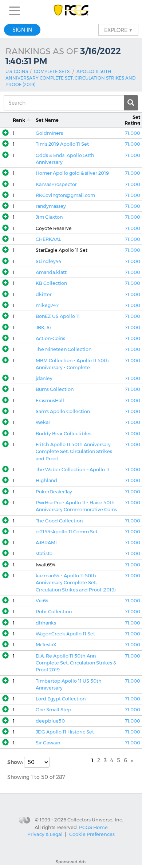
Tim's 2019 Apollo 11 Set (62, 144)
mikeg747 (47, 305)
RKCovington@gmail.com (65, 195)
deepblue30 (50, 721)
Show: (15, 762)
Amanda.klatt (51, 272)
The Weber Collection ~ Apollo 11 (73, 469)
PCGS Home (93, 827)
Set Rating (132, 119)
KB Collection (51, 283)
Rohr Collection (54, 611)
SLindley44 (49, 261)
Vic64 (42, 600)
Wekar (43, 422)
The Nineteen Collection (63, 349)
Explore (118, 29)
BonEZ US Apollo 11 (58, 316)
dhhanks (46, 623)
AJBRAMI (46, 542)
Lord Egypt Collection (61, 699)
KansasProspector (56, 184)
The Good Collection (59, 521)
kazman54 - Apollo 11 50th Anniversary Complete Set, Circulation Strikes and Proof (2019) (76, 583)
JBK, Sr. (44, 327)
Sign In (22, 30)
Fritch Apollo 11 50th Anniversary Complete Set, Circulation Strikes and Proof (74, 451)
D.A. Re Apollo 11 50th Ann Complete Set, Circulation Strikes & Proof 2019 (76, 663)
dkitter (44, 294)
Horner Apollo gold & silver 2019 (72, 173)
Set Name (47, 120)
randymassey (51, 206)
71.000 (132, 133)
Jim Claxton (49, 217)
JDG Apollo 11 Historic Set (65, 732)
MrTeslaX (46, 644)
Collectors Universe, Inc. (95, 819)
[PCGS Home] (71, 10)
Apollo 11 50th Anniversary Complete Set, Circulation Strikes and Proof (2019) (70, 78)
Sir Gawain (48, 742)
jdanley (44, 378)
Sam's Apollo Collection (63, 411)
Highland (46, 480)
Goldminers (49, 133)
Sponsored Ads (71, 861)
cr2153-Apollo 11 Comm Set (67, 531)
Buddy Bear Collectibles (63, 433)
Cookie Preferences (92, 834)
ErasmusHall (50, 400)
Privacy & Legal (45, 834)
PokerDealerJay (54, 491)
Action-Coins (50, 338)
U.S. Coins (16, 71)
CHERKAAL (48, 239)
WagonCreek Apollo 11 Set (65, 633)
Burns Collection (55, 389)
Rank (19, 120)
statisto (44, 553)
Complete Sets (52, 71)
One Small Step (53, 709)
